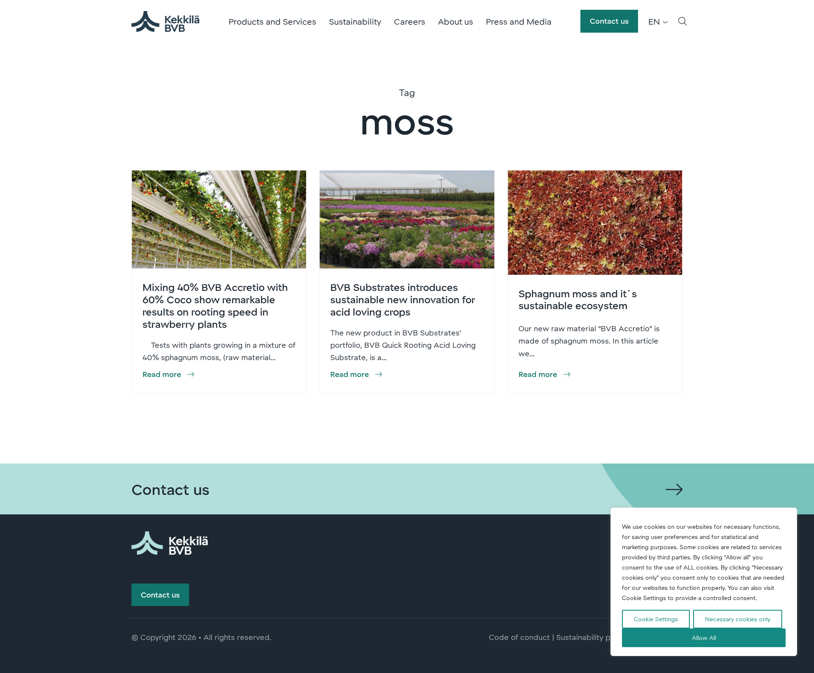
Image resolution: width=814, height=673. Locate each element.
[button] (682, 21)
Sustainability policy (591, 637)
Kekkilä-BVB (165, 21)
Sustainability (355, 21)
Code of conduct (519, 637)
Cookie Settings (656, 619)
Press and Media (519, 21)
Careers (409, 21)
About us (455, 21)
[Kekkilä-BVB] (169, 541)
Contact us (609, 20)
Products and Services (272, 21)
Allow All (704, 637)
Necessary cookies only (737, 619)
